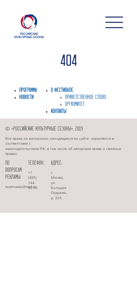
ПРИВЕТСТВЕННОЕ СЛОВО (85, 97)
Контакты (58, 111)
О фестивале (62, 90)
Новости (26, 97)
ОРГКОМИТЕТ (75, 104)
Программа (28, 90)
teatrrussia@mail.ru (20, 187)
